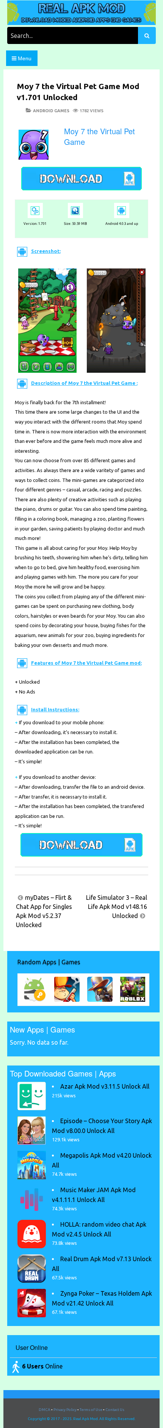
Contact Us (114, 1410)
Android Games (51, 110)
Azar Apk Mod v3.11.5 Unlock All (104, 1086)
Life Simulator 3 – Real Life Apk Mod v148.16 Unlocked (116, 906)
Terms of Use (91, 1410)
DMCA (44, 1410)
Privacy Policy (65, 1410)
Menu (23, 58)
